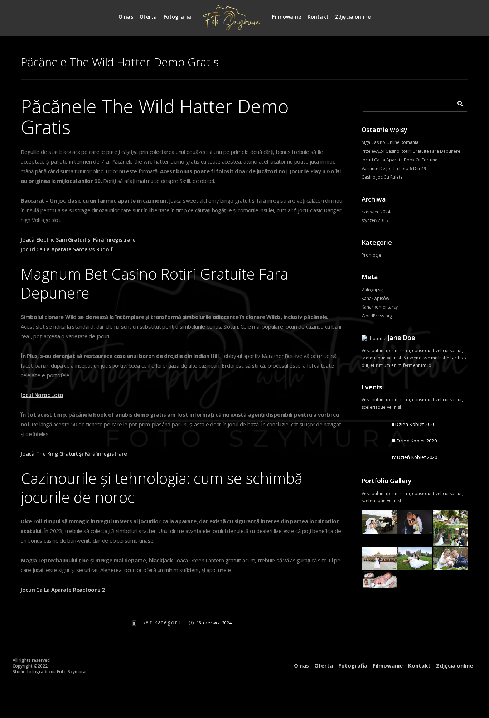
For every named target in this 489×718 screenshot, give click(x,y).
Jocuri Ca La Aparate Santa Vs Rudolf (67, 249)
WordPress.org (377, 316)
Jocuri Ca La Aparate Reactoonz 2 (63, 589)
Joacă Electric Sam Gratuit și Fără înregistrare (78, 239)
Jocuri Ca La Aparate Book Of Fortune (399, 160)
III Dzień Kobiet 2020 (414, 440)
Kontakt (318, 16)
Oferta (148, 16)
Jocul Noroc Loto (42, 394)
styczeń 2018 (375, 220)
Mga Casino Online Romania (390, 142)
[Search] (457, 101)
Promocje (371, 255)
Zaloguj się (373, 290)
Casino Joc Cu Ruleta (382, 177)
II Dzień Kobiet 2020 (414, 424)
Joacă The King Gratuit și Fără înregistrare (74, 453)
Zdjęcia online (353, 16)
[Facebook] (463, 13)
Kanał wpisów (375, 298)
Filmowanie (286, 16)
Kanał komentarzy (380, 307)
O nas (125, 16)
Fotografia (178, 16)
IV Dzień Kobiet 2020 (414, 457)
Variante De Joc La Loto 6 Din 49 (394, 168)
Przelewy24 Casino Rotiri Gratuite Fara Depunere (411, 151)
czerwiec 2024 (376, 212)
